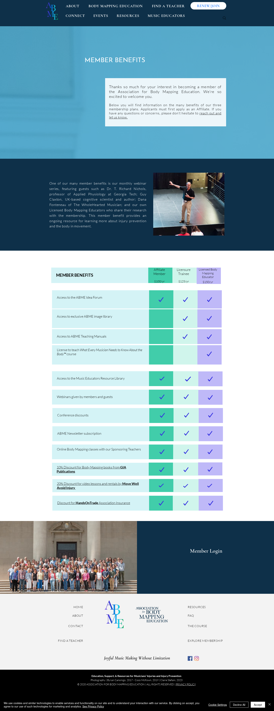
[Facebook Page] (190, 658)
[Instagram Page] (196, 658)
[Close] (269, 704)
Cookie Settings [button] (217, 705)
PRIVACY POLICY (186, 684)
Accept (258, 705)
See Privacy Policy (93, 706)
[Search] (224, 18)
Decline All (239, 705)
